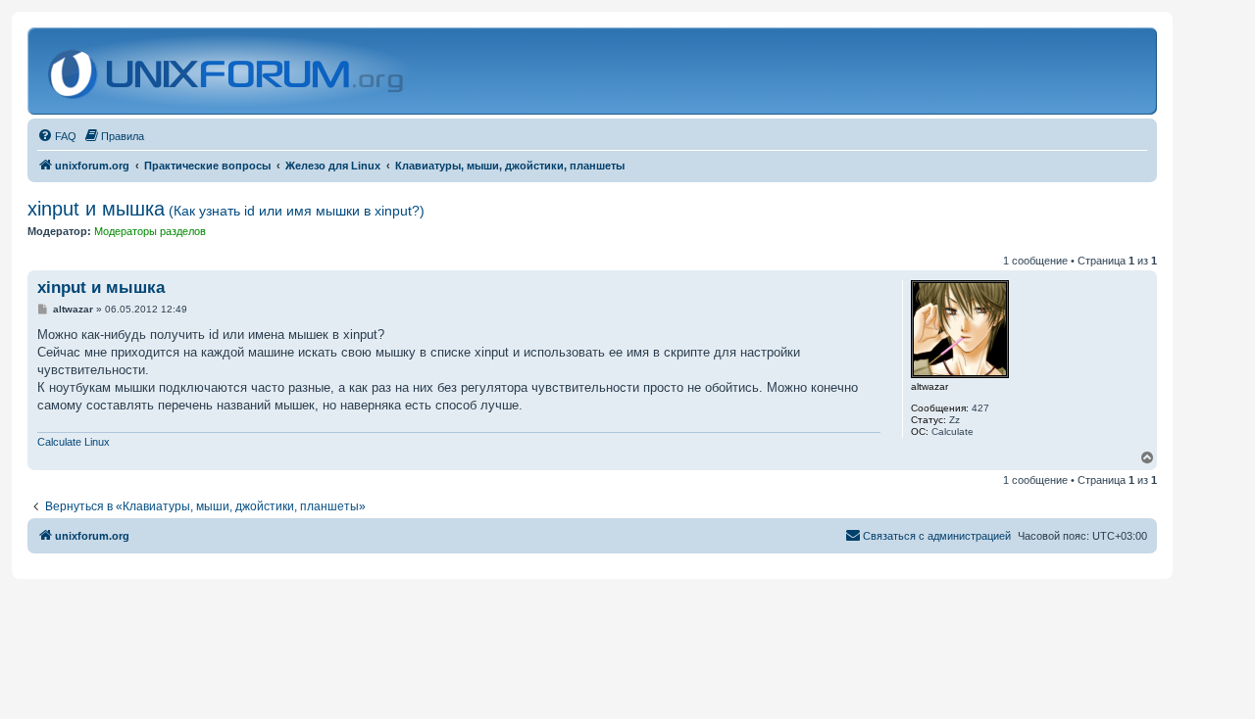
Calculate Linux (73, 442)
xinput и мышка (226, 208)
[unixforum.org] (228, 71)
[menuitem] (56, 136)
